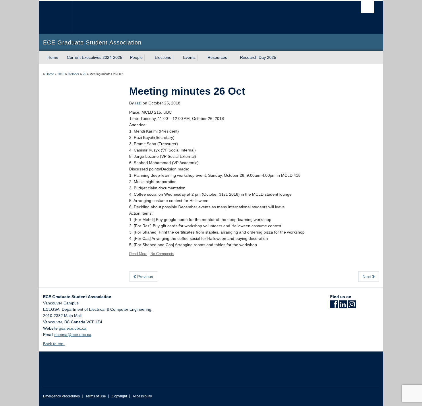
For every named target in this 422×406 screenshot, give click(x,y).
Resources (217, 57)
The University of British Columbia (55, 17)
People (136, 57)
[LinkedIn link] (343, 306)
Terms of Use (96, 396)
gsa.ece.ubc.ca (72, 328)
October (73, 74)
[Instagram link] (352, 306)
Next (367, 276)
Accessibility (142, 396)
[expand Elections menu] (176, 58)
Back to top (54, 343)
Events (189, 57)
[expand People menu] (147, 58)
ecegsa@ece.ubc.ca (72, 334)
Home (52, 57)
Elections (163, 57)
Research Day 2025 (258, 57)
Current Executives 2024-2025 (94, 57)
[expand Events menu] (200, 58)
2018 (60, 74)
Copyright (119, 396)
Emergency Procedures (61, 396)
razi (138, 103)
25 (84, 74)
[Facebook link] (334, 306)
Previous (144, 276)
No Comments (162, 254)
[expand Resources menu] (232, 58)
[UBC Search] (367, 7)
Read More (138, 254)
